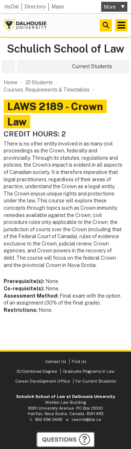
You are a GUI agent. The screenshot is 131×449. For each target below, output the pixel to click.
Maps (57, 6)
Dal (11, 6)
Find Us (79, 361)
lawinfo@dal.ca (86, 419)
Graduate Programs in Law (89, 371)
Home (10, 82)
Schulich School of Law (65, 49)
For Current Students (95, 381)
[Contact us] (65, 439)
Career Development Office (42, 381)
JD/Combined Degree (36, 371)
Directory (35, 6)
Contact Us (56, 361)
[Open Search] (106, 25)
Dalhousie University (25, 25)
